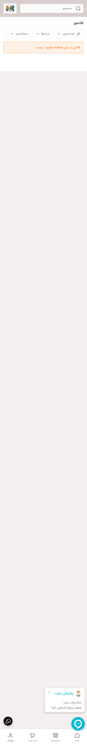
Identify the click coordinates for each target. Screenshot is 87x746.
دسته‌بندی (22, 34)
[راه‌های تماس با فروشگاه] (8, 721)
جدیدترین (69, 34)
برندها (45, 34)
